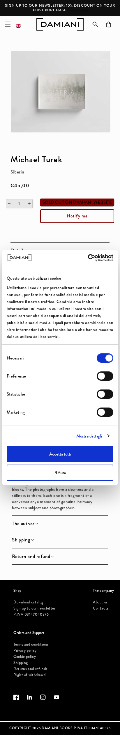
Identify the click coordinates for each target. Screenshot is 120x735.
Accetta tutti (60, 454)
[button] (7, 24)
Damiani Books (57, 728)
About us (100, 602)
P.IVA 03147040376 (31, 614)
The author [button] (23, 523)
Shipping (20, 662)
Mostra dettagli (89, 436)
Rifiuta (60, 473)
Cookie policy (24, 656)
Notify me (77, 215)
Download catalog (28, 602)
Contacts (101, 608)
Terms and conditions (31, 644)
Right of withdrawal (30, 675)
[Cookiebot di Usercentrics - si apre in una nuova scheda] (87, 258)
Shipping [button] (21, 539)
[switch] (105, 376)
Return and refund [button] (31, 556)
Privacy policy (25, 650)
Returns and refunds (30, 669)
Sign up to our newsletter (34, 608)
